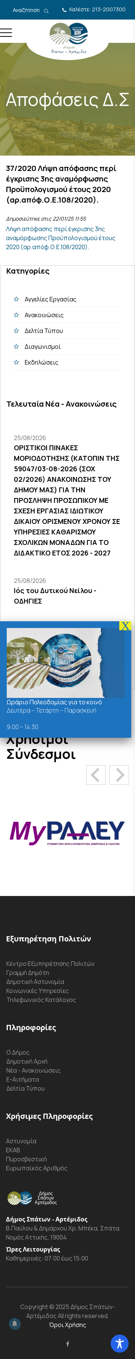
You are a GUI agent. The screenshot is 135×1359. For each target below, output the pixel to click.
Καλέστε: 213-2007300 (97, 9)
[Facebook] (67, 1344)
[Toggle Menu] (6, 36)
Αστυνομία (21, 1141)
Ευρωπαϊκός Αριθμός (37, 1168)
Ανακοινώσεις (44, 315)
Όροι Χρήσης (67, 1325)
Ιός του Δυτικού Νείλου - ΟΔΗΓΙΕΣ (55, 595)
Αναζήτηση (27, 10)
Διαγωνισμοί (43, 346)
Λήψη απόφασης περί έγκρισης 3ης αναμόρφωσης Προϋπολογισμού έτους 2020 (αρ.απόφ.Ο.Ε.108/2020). (61, 238)
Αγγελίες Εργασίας (50, 299)
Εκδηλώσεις (41, 362)
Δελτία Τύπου (44, 331)
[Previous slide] (96, 775)
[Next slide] (119, 775)
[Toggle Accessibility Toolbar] (119, 1343)
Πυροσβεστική (26, 1159)
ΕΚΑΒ (13, 1150)
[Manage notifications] (15, 1324)
